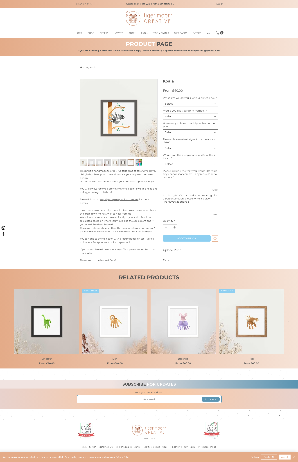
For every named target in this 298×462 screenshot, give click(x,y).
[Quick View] (46, 321)
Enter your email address (148, 392)
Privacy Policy (122, 457)
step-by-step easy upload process (119, 199)
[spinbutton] (170, 227)
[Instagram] (3, 228)
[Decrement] (165, 227)
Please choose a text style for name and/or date (189, 141)
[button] (220, 32)
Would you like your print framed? (185, 110)
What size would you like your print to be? (190, 97)
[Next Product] (288, 321)
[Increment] (175, 227)
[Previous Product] (9, 321)
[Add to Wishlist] (215, 238)
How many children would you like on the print (189, 125)
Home (84, 67)
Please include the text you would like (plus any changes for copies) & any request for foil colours (190, 174)
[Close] (294, 457)
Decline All (269, 457)
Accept (284, 457)
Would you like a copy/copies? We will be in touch (190, 157)
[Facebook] (3, 234)
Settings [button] (255, 457)
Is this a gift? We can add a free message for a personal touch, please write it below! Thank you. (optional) (190, 198)
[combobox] (190, 104)
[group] (149, 327)
